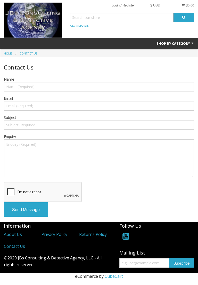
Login (116, 5)
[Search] (184, 17)
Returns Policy (93, 234)
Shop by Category (173, 43)
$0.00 (189, 5)
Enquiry (10, 136)
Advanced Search (79, 26)
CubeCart (114, 276)
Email (8, 98)
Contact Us (14, 246)
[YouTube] (126, 237)
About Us (13, 234)
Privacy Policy (54, 234)
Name (9, 79)
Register (128, 5)
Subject (10, 117)
